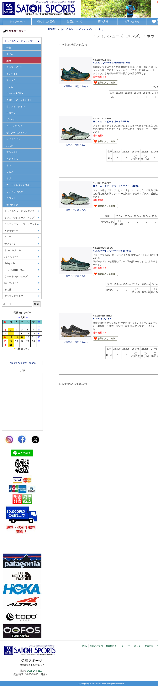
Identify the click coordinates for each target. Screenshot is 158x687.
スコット (11, 198)
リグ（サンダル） (15, 191)
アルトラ (11, 80)
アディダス (12, 158)
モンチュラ (12, 204)
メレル (9, 87)
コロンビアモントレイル (19, 100)
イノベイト (12, 73)
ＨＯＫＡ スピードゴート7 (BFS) (111, 121)
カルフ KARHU (14, 67)
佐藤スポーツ (32, 662)
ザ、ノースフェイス (16, 132)
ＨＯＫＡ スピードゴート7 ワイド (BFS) (116, 186)
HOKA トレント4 (102, 318)
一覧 (8, 47)
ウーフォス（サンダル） (19, 185)
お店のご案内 (96, 646)
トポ (8, 178)
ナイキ (9, 54)
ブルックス (12, 119)
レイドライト (13, 139)
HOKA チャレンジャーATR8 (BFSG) (112, 250)
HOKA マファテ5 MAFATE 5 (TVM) (111, 62)
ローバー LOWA (14, 93)
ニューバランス (14, 126)
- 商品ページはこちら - (76, 86)
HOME (84, 646)
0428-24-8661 (34, 670)
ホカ (8, 60)
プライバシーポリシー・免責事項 (137, 646)
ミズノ (9, 172)
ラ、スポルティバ (15, 106)
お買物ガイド (112, 646)
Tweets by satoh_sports (22, 362)
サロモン (11, 113)
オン (8, 165)
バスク (9, 145)
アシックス (12, 152)
